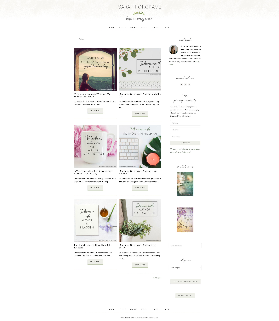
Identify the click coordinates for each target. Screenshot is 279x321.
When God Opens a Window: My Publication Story (92, 95)
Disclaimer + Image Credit (185, 281)
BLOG (167, 309)
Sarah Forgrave (139, 11)
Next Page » (157, 278)
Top (274, 316)
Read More (95, 111)
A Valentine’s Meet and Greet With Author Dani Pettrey (93, 172)
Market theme (140, 317)
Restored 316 (153, 317)
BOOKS (133, 309)
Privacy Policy (185, 295)
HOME (111, 309)
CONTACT (156, 309)
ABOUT (122, 309)
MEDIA (144, 309)
